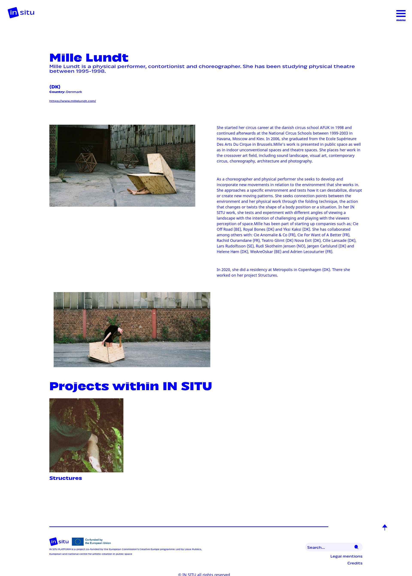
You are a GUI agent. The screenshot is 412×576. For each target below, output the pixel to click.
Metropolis (283, 269)
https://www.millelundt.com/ (72, 100)
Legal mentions (346, 555)
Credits (355, 562)
